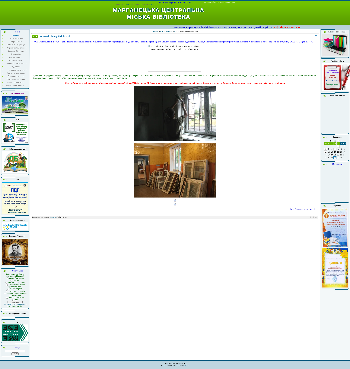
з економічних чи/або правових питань (16, 286)
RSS (152, 4)
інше (17, 300)
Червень (169, 31)
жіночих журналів (16, 289)
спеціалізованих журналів (17, 293)
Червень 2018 (335, 141)
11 (325, 152)
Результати (8, 304)
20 (332, 155)
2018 (162, 31)
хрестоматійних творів (16, 283)
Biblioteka (52, 217)
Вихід (233, 2)
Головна (206, 2)
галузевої (16, 280)
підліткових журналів (17, 291)
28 (175, 31)
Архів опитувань (20, 304)
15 (338, 152)
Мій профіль (216, 2)
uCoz (187, 365)
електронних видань (17, 298)
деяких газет (17, 295)
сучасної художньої (16, 278)
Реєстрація (225, 2)
